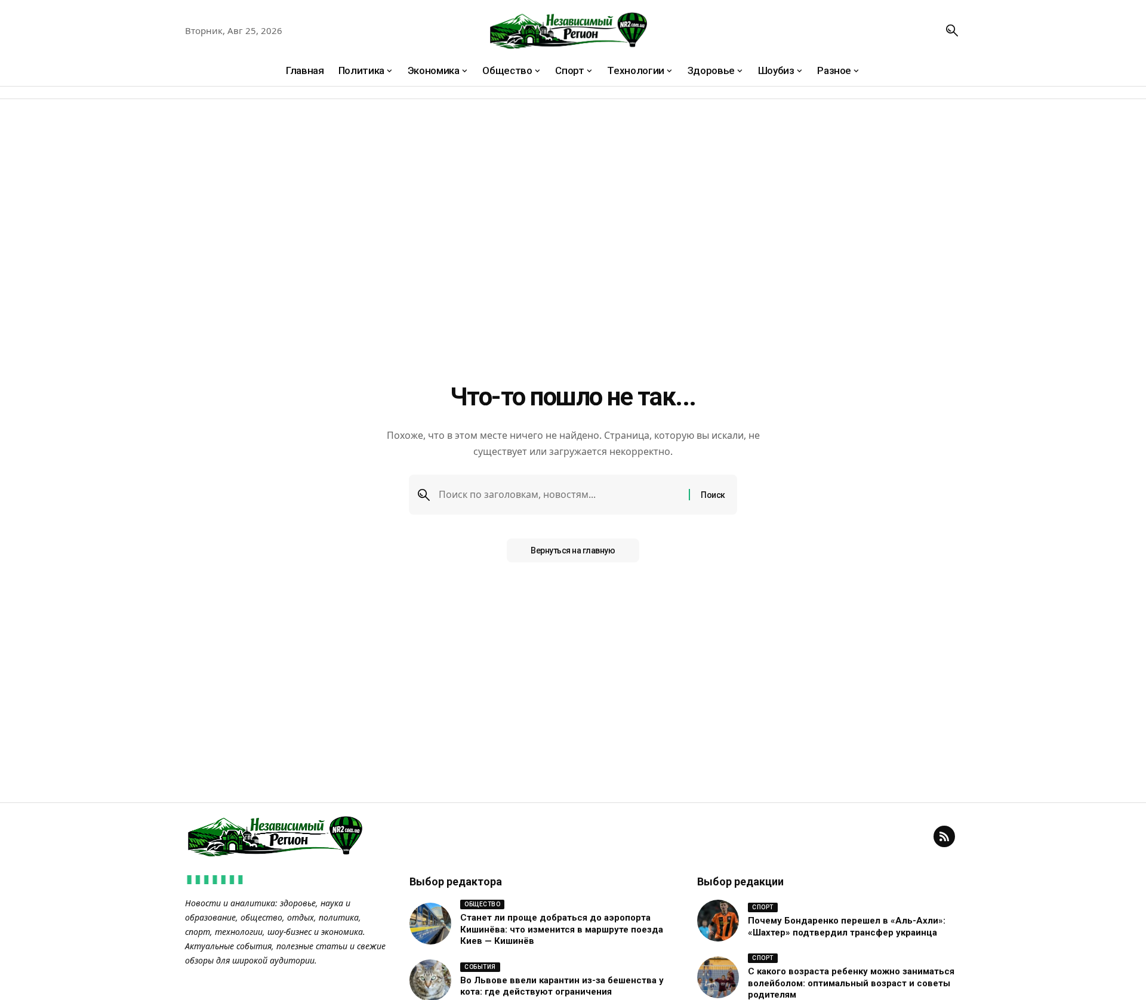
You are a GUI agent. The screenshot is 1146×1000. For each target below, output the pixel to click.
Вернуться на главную (573, 550)
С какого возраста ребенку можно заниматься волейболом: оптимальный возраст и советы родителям (851, 983)
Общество (482, 904)
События (480, 967)
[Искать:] (559, 495)
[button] (952, 30)
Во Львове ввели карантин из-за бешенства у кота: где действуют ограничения (562, 986)
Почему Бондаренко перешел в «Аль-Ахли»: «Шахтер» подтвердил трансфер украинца (846, 926)
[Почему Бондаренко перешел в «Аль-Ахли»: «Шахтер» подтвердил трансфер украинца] (718, 920)
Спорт (763, 907)
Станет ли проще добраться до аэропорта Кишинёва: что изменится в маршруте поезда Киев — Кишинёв (561, 929)
